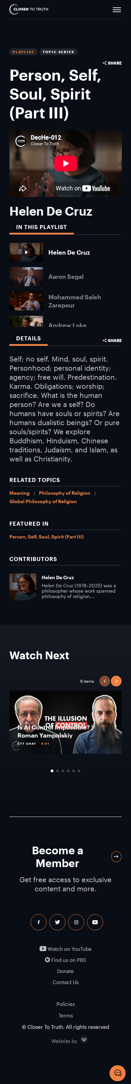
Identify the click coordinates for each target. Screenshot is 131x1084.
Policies (65, 1004)
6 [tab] (79, 771)
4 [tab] (68, 771)
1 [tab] (52, 771)
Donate (65, 971)
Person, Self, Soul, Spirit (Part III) (46, 536)
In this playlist (41, 227)
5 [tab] (73, 771)
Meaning (19, 493)
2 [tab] (57, 771)
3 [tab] (62, 771)
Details (28, 338)
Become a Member (57, 856)
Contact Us (66, 982)
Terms (65, 1015)
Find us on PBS (68, 960)
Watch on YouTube (69, 949)
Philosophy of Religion (64, 493)
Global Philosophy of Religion (43, 501)
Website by (78, 1039)
